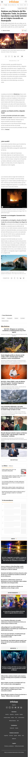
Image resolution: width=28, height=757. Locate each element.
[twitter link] (10, 707)
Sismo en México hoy (8, 4)
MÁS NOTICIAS (14, 460)
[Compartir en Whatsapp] (6, 56)
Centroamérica (21, 717)
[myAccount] (26, 2)
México (12, 717)
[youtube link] (15, 707)
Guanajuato (9, 318)
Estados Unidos (7, 717)
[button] (2, 1)
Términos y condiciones (9, 746)
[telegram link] (18, 707)
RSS (18, 720)
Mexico (2, 8)
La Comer (22, 318)
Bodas (3, 318)
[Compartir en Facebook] (9, 56)
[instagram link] (13, 707)
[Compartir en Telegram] (18, 56)
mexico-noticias (5, 320)
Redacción (12, 728)
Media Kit (14, 738)
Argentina (12, 714)
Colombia (17, 714)
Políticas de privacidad (19, 746)
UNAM (21, 4)
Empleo (16, 728)
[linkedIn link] (21, 707)
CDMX (25, 4)
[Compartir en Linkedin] (15, 56)
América (7, 714)
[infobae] (14, 2)
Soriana (16, 318)
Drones (18, 4)
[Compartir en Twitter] (12, 56)
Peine (15, 4)
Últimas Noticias (12, 720)
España (21, 714)
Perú (16, 717)
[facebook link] (7, 707)
